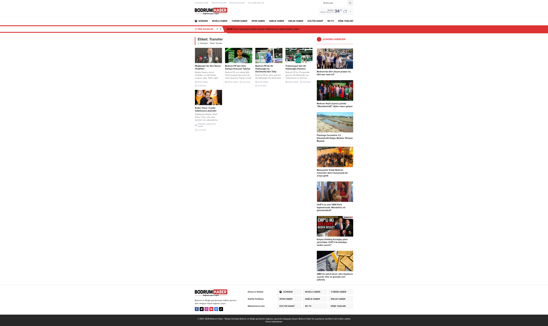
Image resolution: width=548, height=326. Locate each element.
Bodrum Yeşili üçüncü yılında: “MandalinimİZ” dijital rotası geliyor (335, 105)
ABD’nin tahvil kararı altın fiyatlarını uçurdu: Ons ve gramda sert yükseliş (335, 277)
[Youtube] (211, 309)
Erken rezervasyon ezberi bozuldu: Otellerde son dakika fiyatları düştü (263, 29)
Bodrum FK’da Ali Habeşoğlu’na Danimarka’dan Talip (265, 69)
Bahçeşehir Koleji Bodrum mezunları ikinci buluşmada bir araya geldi (332, 173)
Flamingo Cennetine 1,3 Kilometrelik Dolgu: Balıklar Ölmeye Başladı (335, 138)
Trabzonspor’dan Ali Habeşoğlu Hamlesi (295, 67)
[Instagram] (206, 309)
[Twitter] (202, 309)
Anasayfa (204, 43)
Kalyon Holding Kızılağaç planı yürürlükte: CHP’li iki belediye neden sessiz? (332, 242)
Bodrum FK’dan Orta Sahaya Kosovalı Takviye (237, 67)
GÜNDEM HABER (204, 124)
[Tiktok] (221, 309)
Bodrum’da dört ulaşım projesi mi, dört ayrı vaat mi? (334, 73)
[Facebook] (197, 309)
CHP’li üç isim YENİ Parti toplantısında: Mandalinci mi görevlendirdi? (331, 207)
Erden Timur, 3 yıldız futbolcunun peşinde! (205, 109)
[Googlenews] (216, 309)
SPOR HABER (203, 82)
